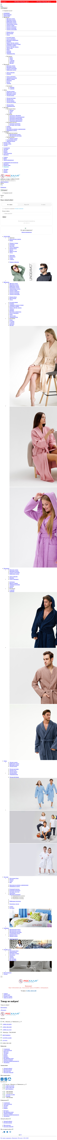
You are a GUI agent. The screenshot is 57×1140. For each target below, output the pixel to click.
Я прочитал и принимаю (13, 208)
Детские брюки (10, 100)
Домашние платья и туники (14, 44)
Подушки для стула (14, 891)
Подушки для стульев (15, 125)
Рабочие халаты (14, 138)
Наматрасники (13, 952)
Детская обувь (10, 104)
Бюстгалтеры (10, 33)
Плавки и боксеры (14, 262)
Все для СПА (13, 960)
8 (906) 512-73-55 (7, 1029)
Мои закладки (7, 1071)
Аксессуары (10, 48)
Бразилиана (12, 256)
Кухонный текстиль (15, 889)
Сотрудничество (8, 153)
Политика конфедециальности (11, 1061)
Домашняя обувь (11, 53)
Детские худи (10, 99)
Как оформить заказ (9, 1058)
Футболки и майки (11, 45)
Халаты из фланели (11, 26)
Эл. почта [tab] (43, 204)
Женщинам (6, 282)
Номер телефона (6, 211)
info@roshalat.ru (4, 182)
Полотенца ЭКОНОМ (15, 115)
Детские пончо (10, 95)
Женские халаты (11, 18)
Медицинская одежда (15, 929)
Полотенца (12, 893)
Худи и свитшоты (11, 38)
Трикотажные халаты (12, 24)
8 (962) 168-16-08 (31, 991)
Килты (8, 82)
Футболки (9, 80)
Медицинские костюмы (16, 135)
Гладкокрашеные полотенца (18, 895)
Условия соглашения (19, 208)
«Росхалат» (3, 1010)
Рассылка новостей (8, 1072)
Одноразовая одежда (12, 139)
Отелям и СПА (7, 144)
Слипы (11, 258)
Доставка (6, 149)
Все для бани (13, 959)
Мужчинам (6, 568)
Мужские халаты (11, 65)
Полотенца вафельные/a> (16, 121)
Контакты (6, 154)
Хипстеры (12, 255)
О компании (7, 148)
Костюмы (12, 246)
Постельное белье (14, 878)
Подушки (9, 127)
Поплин (12, 110)
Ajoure (11, 59)
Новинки (6, 166)
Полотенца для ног (14, 904)
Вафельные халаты (11, 21)
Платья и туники (14, 243)
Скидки (5, 145)
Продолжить (4, 1007)
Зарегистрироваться (9, 160)
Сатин (11, 111)
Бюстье (11, 250)
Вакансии (6, 1051)
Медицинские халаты (15, 134)
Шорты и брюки (11, 79)
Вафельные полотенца (15, 901)
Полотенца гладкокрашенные (17, 117)
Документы (6, 1062)
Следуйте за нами (7, 1037)
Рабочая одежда (13, 935)
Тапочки (9, 83)
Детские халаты (11, 91)
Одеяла (8, 126)
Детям (5, 761)
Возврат (6, 152)
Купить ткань (7, 142)
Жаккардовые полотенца (18, 897)
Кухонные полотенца (15, 123)
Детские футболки (11, 102)
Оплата (5, 150)
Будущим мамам (11, 37)
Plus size (12, 63)
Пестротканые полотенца (18, 898)
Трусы (8, 34)
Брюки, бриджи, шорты (12, 43)
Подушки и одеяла (14, 953)
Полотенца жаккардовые (16, 118)
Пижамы (9, 52)
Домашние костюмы (12, 78)
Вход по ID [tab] (26, 204)
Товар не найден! (8, 997)
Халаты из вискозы (11, 28)
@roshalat (5, 1040)
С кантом (12, 60)
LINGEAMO (7, 16)
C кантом (12, 590)
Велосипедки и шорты (15, 239)
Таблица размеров (8, 1059)
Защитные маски (11, 141)
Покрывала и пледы (12, 130)
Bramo (11, 57)
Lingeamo (12, 61)
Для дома (6, 877)
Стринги (12, 259)
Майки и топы (13, 251)
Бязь (11, 113)
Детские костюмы (11, 98)
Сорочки (9, 51)
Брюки (11, 240)
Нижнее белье (10, 32)
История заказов (8, 1069)
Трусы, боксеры (11, 72)
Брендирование (7, 14)
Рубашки (9, 41)
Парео (8, 49)
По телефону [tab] (9, 204)
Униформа (6, 928)
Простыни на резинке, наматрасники (16, 129)
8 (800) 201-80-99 (7, 1024)
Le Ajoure (12, 321)
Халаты (11, 956)
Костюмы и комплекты (12, 40)
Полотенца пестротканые (16, 119)
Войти (5, 158)
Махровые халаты (11, 20)
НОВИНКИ (7, 13)
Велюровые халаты (11, 22)
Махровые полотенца (15, 894)
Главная (6, 157)
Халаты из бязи (10, 25)
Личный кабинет (8, 1068)
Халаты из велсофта (12, 29)
